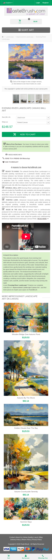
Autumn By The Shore (26, 398)
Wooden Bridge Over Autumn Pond (26, 334)
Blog (41, 537)
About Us (19, 537)
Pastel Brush (25, 544)
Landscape (10, 37)
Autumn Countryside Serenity (26, 492)
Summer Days (26, 522)
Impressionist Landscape (25, 37)
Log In (36, 537)
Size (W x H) (6, 117)
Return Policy (26, 539)
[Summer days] (26, 509)
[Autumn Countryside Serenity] (26, 462)
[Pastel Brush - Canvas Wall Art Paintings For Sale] (26, 11)
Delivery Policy (15, 539)
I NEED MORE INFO (15, 155)
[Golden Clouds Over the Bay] (26, 415)
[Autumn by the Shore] (26, 368)
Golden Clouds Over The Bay (26, 428)
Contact (12, 537)
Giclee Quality (28, 537)
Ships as (5, 122)
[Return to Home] (3, 37)
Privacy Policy (37, 539)
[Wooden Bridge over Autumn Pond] (26, 317)
